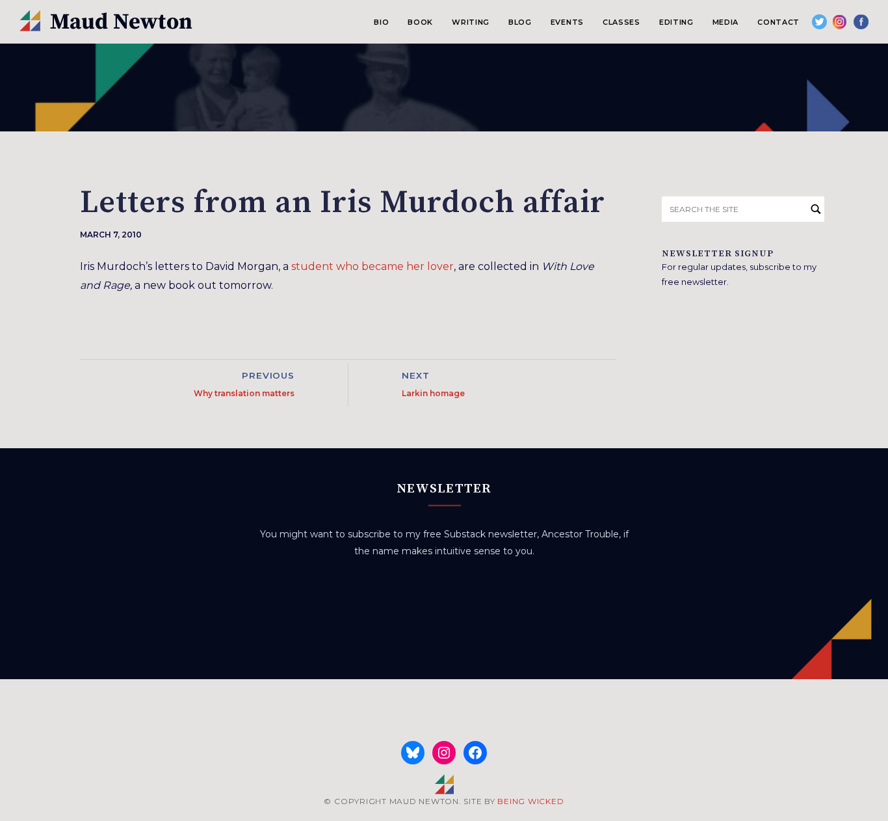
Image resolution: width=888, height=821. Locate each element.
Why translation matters (244, 393)
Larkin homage (433, 393)
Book (420, 22)
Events (567, 22)
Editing (676, 22)
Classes (621, 22)
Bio (381, 22)
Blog (520, 22)
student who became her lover (372, 266)
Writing (471, 22)
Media (725, 22)
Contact (778, 22)
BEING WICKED (530, 801)
